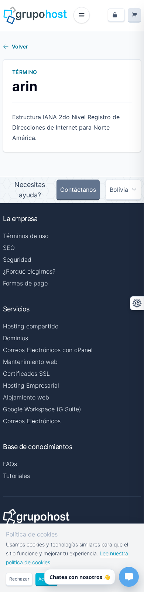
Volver (20, 46)
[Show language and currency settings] (137, 303)
